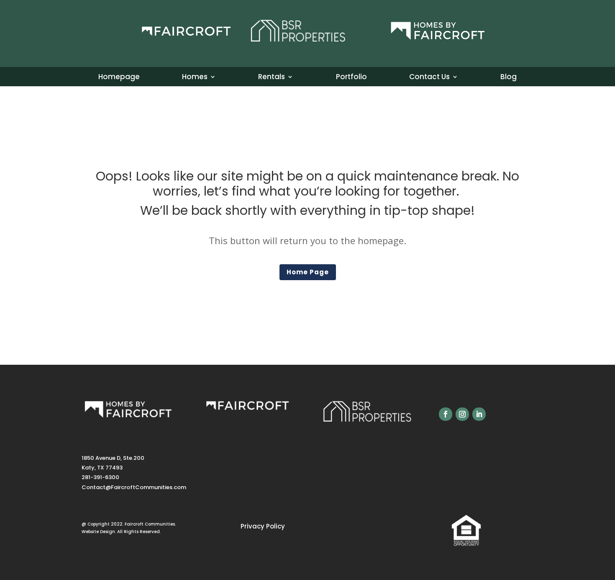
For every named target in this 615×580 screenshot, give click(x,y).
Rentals (271, 78)
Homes (195, 78)
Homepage (119, 78)
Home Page (308, 272)
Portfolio (351, 78)
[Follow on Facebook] (445, 414)
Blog (508, 78)
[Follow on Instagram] (462, 414)
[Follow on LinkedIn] (479, 414)
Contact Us (429, 78)
